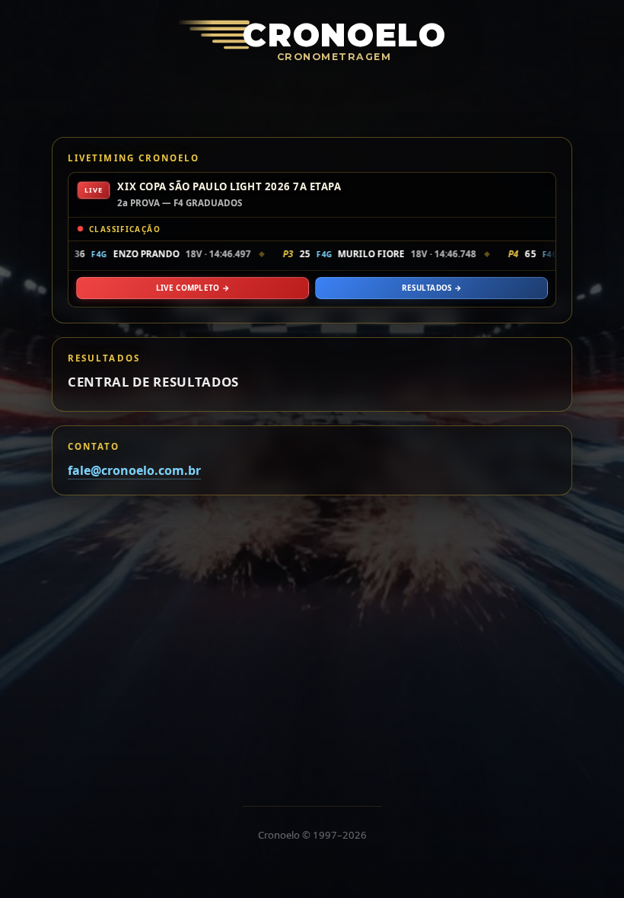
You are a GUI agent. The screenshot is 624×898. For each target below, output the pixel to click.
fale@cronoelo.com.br (134, 470)
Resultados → (432, 287)
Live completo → (192, 287)
